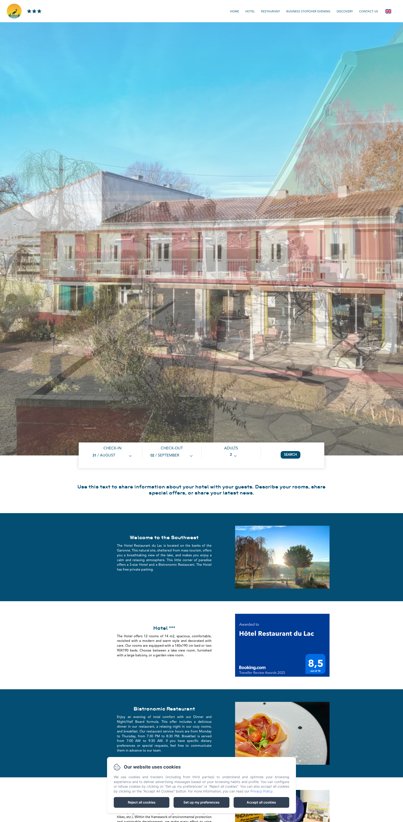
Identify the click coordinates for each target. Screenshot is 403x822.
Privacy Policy (261, 791)
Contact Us (368, 11)
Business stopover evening (308, 11)
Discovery (345, 11)
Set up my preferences (201, 802)
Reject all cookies (142, 802)
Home (234, 11)
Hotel (250, 11)
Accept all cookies (261, 802)
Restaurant (270, 11)
